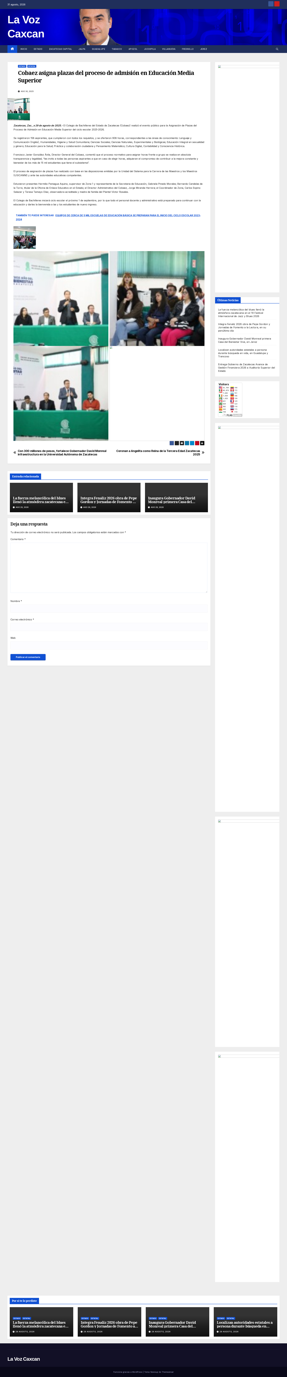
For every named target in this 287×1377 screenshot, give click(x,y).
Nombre (16, 601)
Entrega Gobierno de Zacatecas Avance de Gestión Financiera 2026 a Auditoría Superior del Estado (246, 367)
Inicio (23, 49)
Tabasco (117, 49)
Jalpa (81, 49)
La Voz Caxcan (23, 1359)
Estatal (31, 66)
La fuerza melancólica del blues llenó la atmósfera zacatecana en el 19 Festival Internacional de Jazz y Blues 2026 (241, 313)
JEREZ (203, 49)
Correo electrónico (22, 619)
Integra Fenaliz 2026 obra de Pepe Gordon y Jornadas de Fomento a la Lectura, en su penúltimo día (108, 501)
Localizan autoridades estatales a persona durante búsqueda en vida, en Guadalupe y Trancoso (243, 353)
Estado (38, 49)
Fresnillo (188, 49)
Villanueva (168, 49)
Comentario (18, 539)
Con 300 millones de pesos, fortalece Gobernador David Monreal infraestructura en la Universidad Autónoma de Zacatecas (62, 452)
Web (13, 637)
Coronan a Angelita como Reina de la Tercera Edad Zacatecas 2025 (158, 452)
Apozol (133, 49)
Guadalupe (98, 49)
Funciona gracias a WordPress (128, 1372)
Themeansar (168, 1372)
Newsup (154, 1372)
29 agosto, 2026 (25, 1331)
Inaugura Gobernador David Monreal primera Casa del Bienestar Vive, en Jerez (171, 501)
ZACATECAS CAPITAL (60, 49)
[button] (277, 49)
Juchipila (150, 49)
